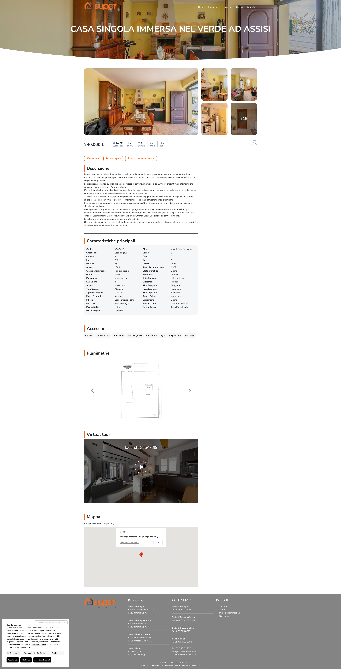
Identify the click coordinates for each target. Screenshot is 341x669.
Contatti (251, 7)
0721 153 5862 (184, 642)
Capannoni (224, 616)
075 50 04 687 (183, 609)
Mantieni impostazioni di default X (51, 622)
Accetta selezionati (42, 660)
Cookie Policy (12, 647)
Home (201, 7)
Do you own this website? (129, 543)
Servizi (239, 7)
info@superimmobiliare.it (184, 651)
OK (158, 543)
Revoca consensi (172, 665)
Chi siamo (227, 7)
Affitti (222, 609)
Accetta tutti (13, 660)
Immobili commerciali (229, 612)
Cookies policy (159, 665)
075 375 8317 (183, 631)
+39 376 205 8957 (185, 620)
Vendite (223, 606)
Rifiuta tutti (26, 660)
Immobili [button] (212, 7)
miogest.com (195, 665)
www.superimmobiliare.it (184, 654)
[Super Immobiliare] (100, 7)
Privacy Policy (146, 665)
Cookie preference (38, 644)
